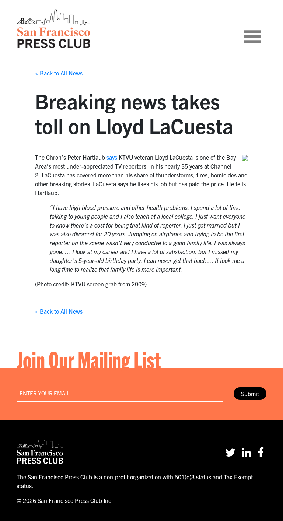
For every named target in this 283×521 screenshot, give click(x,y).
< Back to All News (59, 73)
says (111, 157)
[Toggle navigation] (261, 28)
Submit (250, 393)
